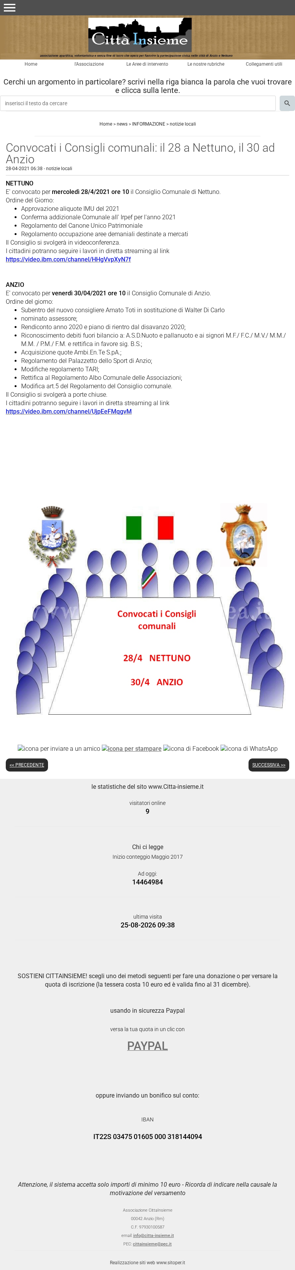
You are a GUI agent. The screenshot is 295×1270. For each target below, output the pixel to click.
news (122, 124)
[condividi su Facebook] (191, 748)
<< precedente (27, 765)
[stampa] (132, 748)
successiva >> (268, 765)
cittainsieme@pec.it (152, 1244)
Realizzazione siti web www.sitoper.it (147, 1262)
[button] (9, 7)
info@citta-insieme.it (153, 1235)
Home (31, 64)
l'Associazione (89, 64)
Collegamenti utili (264, 64)
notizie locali (183, 124)
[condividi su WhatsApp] (249, 748)
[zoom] (147, 728)
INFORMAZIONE (148, 124)
